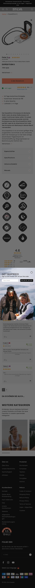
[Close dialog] (31, 272)
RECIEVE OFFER (26, 280)
